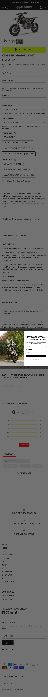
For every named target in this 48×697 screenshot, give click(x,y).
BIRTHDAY (29, 349)
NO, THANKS (36, 359)
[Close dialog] (46, 332)
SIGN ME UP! (36, 356)
